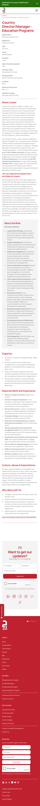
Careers (4, 652)
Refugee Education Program (10, 680)
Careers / (4, 15)
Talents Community (8, 699)
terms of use (27, 774)
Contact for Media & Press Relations (12, 728)
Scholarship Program (8, 683)
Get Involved (5, 666)
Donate (4, 669)
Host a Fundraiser (7, 720)
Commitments (6, 648)
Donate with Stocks (8, 723)
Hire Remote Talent (7, 713)
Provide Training (6, 716)
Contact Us (5, 732)
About (4, 642)
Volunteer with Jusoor (8, 710)
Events (4, 662)
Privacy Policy (6, 796)
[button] (36, 10)
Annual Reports (6, 645)
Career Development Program (11, 690)
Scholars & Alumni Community (11, 695)
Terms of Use (6, 792)
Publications (5, 659)
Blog (3, 655)
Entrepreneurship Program (10, 687)
